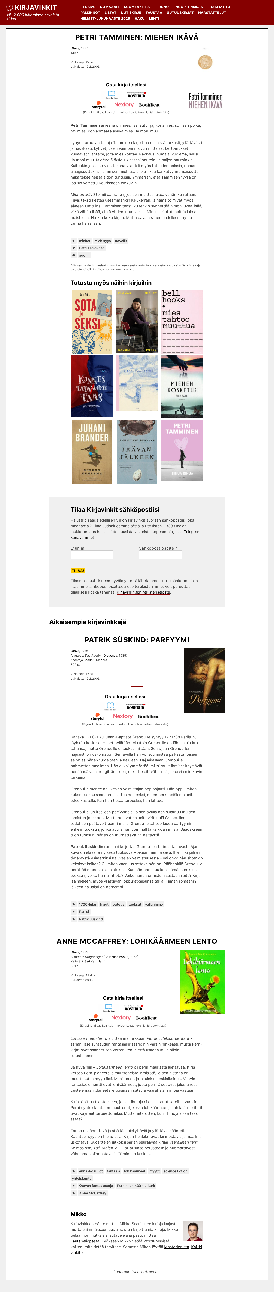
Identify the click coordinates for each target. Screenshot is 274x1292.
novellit (121, 241)
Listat (110, 12)
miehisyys (102, 241)
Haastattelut (212, 12)
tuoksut (134, 904)
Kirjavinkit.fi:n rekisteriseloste (143, 592)
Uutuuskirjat (180, 12)
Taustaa (154, 12)
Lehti (154, 18)
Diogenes (110, 655)
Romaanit (109, 7)
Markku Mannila (96, 660)
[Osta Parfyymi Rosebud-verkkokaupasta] (138, 709)
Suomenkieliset (139, 7)
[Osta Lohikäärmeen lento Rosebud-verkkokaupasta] (136, 1011)
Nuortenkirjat (190, 7)
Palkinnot (90, 12)
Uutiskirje (131, 12)
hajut (104, 904)
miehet (84, 241)
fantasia (113, 1171)
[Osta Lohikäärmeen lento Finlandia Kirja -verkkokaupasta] (110, 1011)
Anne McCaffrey (92, 1193)
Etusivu (88, 7)
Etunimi (78, 548)
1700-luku (87, 904)
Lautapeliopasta (85, 1241)
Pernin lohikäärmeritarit (136, 1185)
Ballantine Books (116, 957)
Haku (140, 18)
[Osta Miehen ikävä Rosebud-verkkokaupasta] (139, 97)
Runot (165, 7)
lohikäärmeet (134, 1171)
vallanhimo (154, 904)
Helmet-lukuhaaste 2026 (105, 18)
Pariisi (84, 911)
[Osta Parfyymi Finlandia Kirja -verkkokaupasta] (112, 709)
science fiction (176, 1171)
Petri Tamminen (92, 248)
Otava (75, 48)
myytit (154, 1171)
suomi (84, 255)
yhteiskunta (81, 1178)
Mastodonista (176, 1247)
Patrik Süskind (91, 919)
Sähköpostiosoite (158, 548)
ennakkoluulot (91, 1171)
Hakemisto (220, 7)
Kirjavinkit (36, 7)
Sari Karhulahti (95, 961)
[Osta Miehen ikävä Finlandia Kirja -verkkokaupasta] (113, 97)
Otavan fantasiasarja (96, 1185)
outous (118, 904)
